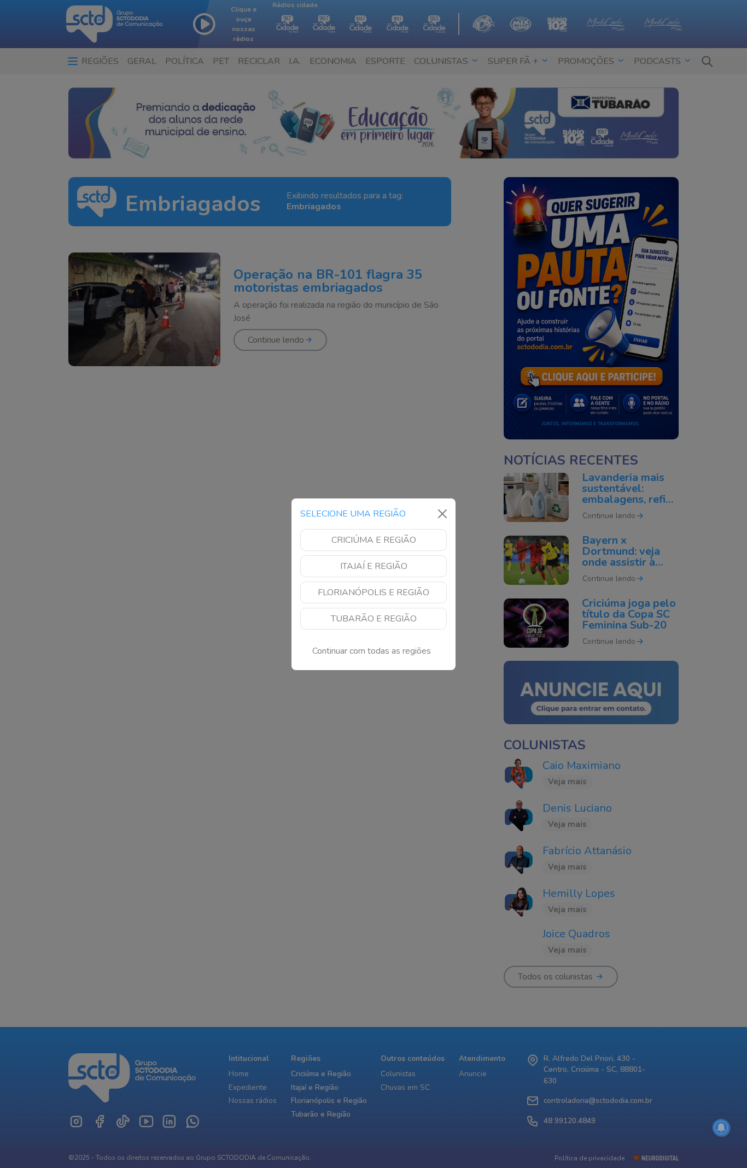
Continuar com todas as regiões (371, 651)
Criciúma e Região (373, 540)
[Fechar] (442, 514)
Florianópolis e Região (373, 592)
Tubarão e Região (374, 619)
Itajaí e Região (373, 566)
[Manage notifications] (721, 1127)
